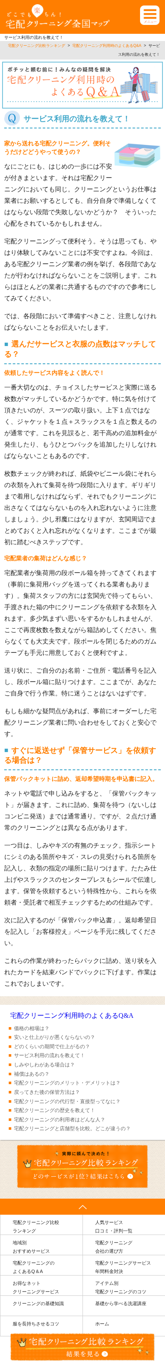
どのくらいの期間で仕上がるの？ (52, 1047)
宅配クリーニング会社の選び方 (113, 1247)
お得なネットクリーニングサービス (36, 1288)
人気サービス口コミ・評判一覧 (113, 1227)
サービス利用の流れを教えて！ (49, 1055)
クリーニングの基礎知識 (38, 1303)
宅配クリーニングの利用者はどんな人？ (59, 1120)
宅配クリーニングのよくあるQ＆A (34, 1267)
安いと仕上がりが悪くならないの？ (54, 1037)
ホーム (102, 1323)
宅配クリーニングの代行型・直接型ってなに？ (67, 1101)
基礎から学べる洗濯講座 (120, 1303)
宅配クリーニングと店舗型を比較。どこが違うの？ (72, 1128)
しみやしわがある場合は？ (44, 1065)
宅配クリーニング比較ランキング (36, 1227)
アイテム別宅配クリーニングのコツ (120, 1288)
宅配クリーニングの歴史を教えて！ (54, 1110)
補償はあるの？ (32, 1074)
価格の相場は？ (32, 1028)
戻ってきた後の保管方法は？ (47, 1092)
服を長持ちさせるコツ (36, 1323)
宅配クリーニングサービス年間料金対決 (123, 1267)
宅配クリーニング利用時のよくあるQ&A (72, 1015)
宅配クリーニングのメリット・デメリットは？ (67, 1083)
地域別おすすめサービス (31, 1247)
